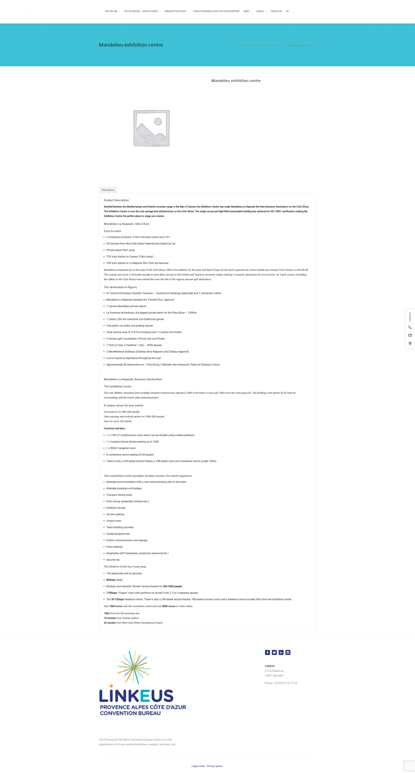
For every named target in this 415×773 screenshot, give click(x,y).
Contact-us (276, 11)
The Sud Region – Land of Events (141, 11)
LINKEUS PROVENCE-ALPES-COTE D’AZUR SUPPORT (216, 11)
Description (108, 190)
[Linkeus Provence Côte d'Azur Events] (52, 11)
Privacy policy (215, 766)
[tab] (108, 190)
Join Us (260, 11)
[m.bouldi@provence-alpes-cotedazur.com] (410, 335)
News (246, 11)
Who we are (111, 11)
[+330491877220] (410, 327)
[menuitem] (287, 11)
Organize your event (175, 11)
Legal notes (198, 766)
